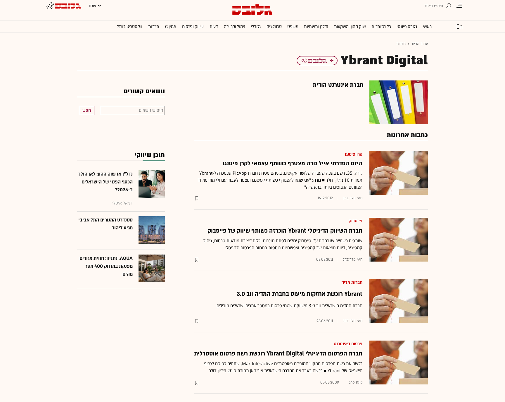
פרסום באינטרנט (348, 344)
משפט (292, 27)
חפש (86, 110)
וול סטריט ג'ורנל (129, 27)
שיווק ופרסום (193, 27)
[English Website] (459, 26)
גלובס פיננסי (407, 27)
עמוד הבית (420, 44)
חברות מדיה (351, 282)
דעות (214, 27)
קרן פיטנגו (353, 154)
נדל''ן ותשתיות (316, 27)
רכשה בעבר (312, 370)
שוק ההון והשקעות (350, 27)
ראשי (427, 27)
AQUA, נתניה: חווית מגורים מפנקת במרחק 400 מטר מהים (106, 266)
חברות (401, 44)
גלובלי (256, 27)
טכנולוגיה (274, 27)
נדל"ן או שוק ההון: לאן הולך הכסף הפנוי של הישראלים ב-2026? (105, 182)
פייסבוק (355, 221)
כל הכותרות (381, 27)
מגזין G (170, 27)
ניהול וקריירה (234, 27)
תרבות (153, 27)
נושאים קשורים (144, 91)
